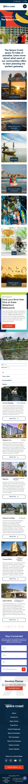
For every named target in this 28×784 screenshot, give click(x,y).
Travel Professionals (14, 729)
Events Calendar (14, 749)
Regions (4, 384)
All (3, 372)
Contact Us (14, 717)
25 (19, 626)
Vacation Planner (12, 767)
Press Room (14, 725)
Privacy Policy (12, 775)
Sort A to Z (4, 367)
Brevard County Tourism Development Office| (6, 780)
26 (22, 626)
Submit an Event (14, 745)
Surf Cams (18, 1)
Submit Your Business (14, 741)
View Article (8, 326)
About (14, 713)
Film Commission (14, 737)
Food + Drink (6, 376)
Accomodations (7, 380)
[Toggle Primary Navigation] (25, 6)
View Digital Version (14, 688)
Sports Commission (14, 733)
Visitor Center (14, 721)
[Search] (2, 364)
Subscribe (24, 669)
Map (25, 1)
